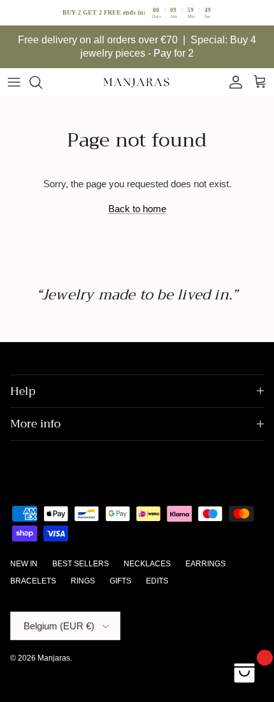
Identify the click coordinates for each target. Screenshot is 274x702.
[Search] (42, 82)
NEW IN (24, 563)
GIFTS (120, 581)
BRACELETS (33, 581)
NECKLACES (147, 563)
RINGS (83, 581)
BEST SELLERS (80, 563)
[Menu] (14, 82)
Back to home (137, 208)
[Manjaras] (137, 82)
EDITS (157, 581)
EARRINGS (205, 563)
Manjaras (54, 658)
